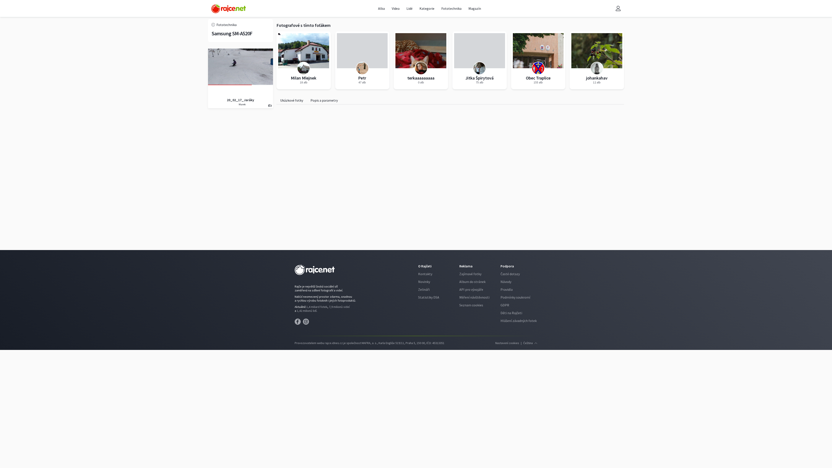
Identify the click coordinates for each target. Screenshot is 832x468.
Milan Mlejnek (303, 78)
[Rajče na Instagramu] (306, 323)
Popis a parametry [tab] (324, 100)
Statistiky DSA (428, 297)
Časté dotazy (510, 274)
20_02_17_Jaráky (240, 100)
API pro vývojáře (471, 289)
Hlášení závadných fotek (518, 320)
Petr (362, 78)
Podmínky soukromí (515, 297)
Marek (242, 104)
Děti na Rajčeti (511, 313)
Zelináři (424, 289)
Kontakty (425, 274)
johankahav (597, 78)
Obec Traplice (538, 78)
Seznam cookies (471, 305)
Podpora (507, 266)
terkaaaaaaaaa (420, 78)
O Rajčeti (425, 266)
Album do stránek (472, 282)
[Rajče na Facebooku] (299, 323)
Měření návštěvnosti (474, 297)
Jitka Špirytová (479, 78)
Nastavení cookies (507, 343)
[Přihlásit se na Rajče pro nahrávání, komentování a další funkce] (618, 8)
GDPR (504, 305)
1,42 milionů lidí (307, 311)
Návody (505, 282)
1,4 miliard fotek (316, 307)
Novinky (424, 282)
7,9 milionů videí (339, 307)
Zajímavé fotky (470, 274)
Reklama (466, 266)
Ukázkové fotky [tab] (291, 100)
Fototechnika (226, 25)
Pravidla (506, 289)
